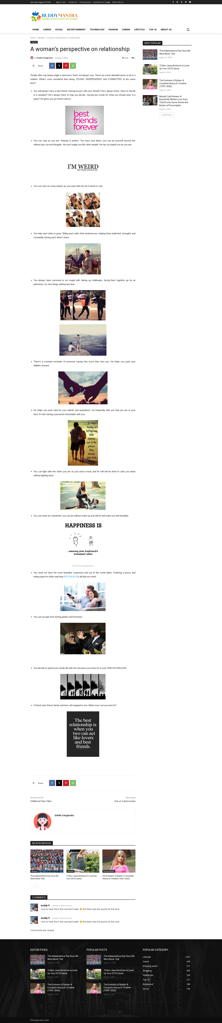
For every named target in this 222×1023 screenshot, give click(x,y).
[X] (181, 2)
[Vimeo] (185, 2)
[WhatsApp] (73, 66)
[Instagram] (177, 2)
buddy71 (45, 905)
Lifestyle (41, 37)
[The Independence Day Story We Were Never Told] (46, 861)
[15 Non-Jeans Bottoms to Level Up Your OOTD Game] (83, 861)
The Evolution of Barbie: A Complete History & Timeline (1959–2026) (172, 83)
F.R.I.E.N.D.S (70, 576)
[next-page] (37, 886)
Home (33, 37)
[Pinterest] (66, 66)
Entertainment (108, 871)
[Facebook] (173, 2)
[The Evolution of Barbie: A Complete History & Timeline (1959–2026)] (118, 861)
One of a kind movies (124, 801)
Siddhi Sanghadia (45, 58)
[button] (188, 29)
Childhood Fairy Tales (40, 801)
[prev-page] (32, 886)
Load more (166, 114)
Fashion (70, 871)
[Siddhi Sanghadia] (32, 57)
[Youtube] (190, 2)
